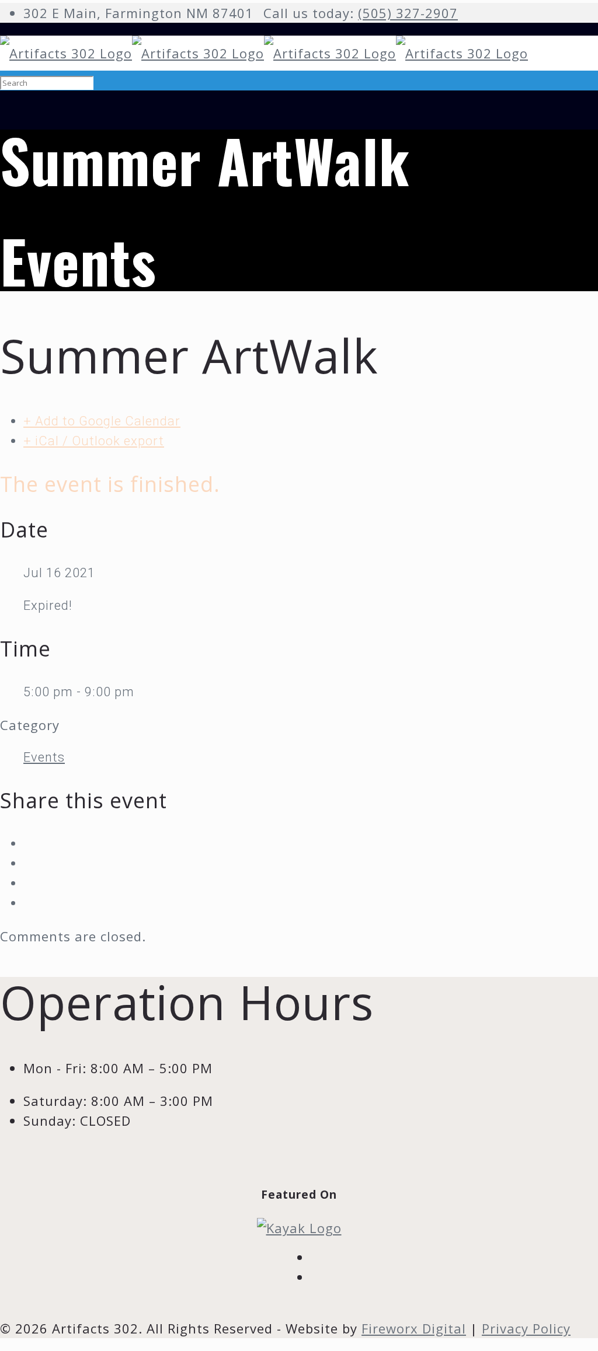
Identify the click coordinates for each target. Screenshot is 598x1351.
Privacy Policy (526, 1328)
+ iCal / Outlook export (93, 441)
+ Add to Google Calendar (101, 421)
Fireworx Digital (413, 1328)
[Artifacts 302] (264, 53)
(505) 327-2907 (408, 13)
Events (44, 757)
